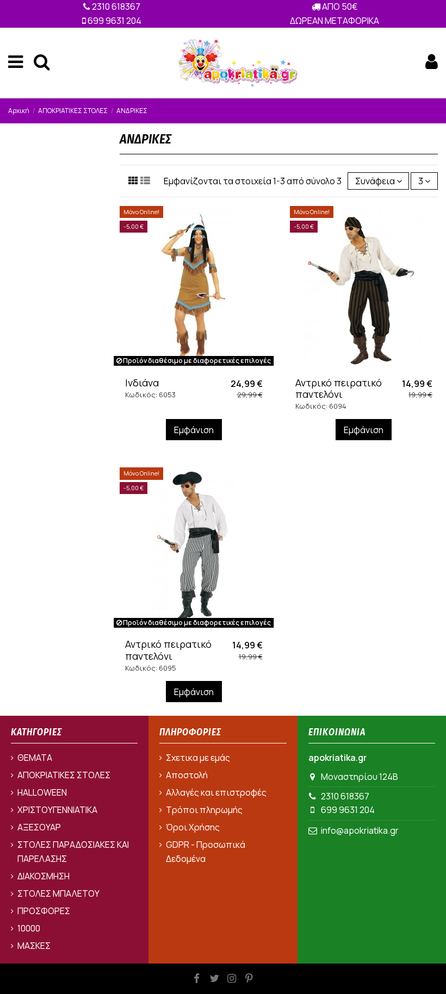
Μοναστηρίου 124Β (359, 777)
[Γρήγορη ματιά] (202, 367)
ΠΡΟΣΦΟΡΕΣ (43, 911)
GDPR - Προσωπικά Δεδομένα (205, 852)
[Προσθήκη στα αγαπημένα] (185, 367)
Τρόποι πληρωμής (204, 810)
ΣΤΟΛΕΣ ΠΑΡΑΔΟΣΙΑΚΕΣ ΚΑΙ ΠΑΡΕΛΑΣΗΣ (73, 852)
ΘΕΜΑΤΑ (34, 758)
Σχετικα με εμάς (198, 758)
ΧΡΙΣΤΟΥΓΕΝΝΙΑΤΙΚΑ (57, 810)
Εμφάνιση (194, 430)
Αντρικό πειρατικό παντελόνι (338, 388)
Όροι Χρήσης (193, 827)
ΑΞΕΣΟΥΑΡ (39, 827)
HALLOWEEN (42, 792)
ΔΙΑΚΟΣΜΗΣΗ (43, 876)
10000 (28, 928)
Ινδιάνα (142, 382)
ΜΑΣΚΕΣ (34, 946)
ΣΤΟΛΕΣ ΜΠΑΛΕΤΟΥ (58, 893)
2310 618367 (115, 6)
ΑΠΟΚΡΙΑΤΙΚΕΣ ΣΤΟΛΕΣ (63, 775)
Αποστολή (187, 775)
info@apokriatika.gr (360, 830)
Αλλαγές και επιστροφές (216, 792)
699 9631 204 (113, 21)
